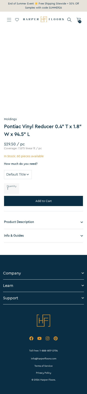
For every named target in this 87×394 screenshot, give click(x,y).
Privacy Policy (43, 373)
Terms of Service (43, 366)
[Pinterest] (56, 339)
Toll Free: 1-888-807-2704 (43, 350)
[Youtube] (39, 339)
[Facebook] (31, 339)
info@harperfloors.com (43, 358)
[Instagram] (48, 339)
